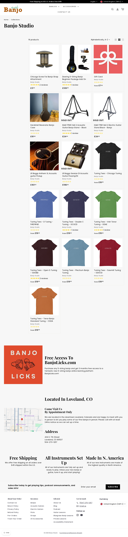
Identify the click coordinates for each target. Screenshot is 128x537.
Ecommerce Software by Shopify (71, 533)
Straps (33, 515)
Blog (55, 506)
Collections (15, 20)
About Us (57, 503)
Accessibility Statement (63, 522)
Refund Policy (13, 512)
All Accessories (36, 519)
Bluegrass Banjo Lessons (63, 515)
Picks (32, 512)
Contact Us (64, 12)
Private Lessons (60, 519)
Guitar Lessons (60, 512)
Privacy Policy (13, 509)
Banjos (53, 6)
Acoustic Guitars (37, 506)
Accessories (70, 6)
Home (6, 20)
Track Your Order (15, 519)
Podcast (57, 509)
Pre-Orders (12, 515)
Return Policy (13, 506)
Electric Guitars (36, 509)
